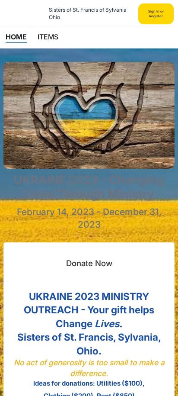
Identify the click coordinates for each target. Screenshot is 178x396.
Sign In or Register (156, 13)
